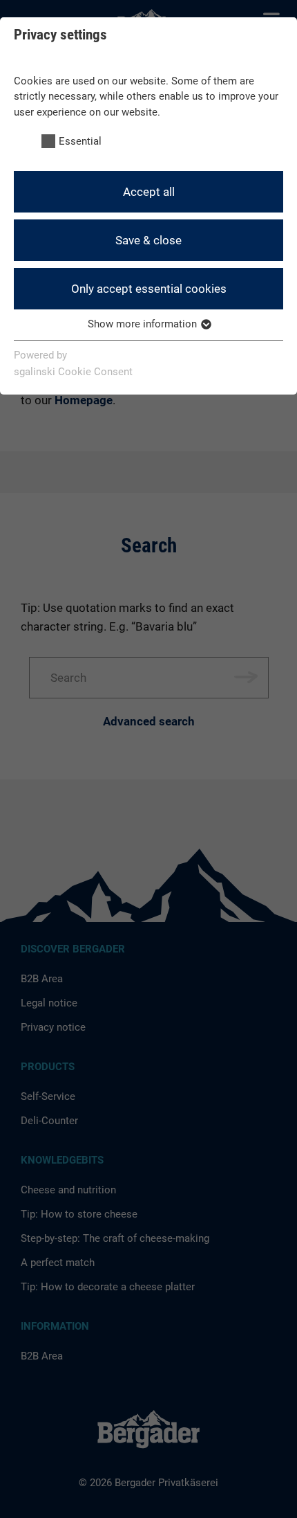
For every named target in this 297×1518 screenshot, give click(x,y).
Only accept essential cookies (149, 289)
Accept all (149, 192)
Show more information (144, 324)
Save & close (148, 240)
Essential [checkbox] (80, 141)
